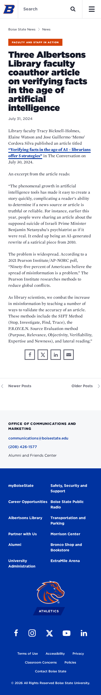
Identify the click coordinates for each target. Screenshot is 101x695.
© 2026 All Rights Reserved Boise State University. (50, 683)
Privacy (78, 653)
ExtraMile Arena (65, 561)
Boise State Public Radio (67, 504)
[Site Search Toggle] (73, 9)
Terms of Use (27, 653)
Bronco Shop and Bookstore (66, 547)
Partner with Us (22, 534)
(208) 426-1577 (22, 447)
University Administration (21, 563)
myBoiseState (21, 485)
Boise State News (21, 29)
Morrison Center (65, 534)
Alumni (14, 545)
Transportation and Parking (68, 520)
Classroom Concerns (41, 662)
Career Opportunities (27, 502)
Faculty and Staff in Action (35, 42)
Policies (70, 662)
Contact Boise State (50, 671)
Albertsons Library (25, 518)
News (46, 29)
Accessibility (55, 653)
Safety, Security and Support (69, 488)
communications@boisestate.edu (38, 438)
